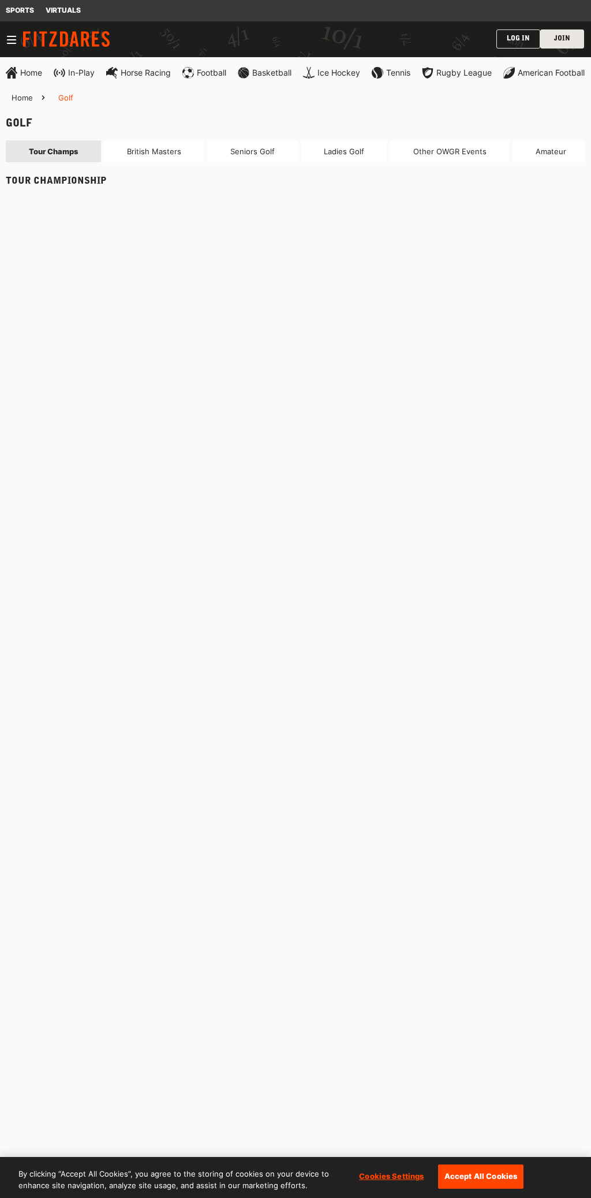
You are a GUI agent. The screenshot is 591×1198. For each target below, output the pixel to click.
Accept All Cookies (480, 1176)
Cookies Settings (391, 1176)
